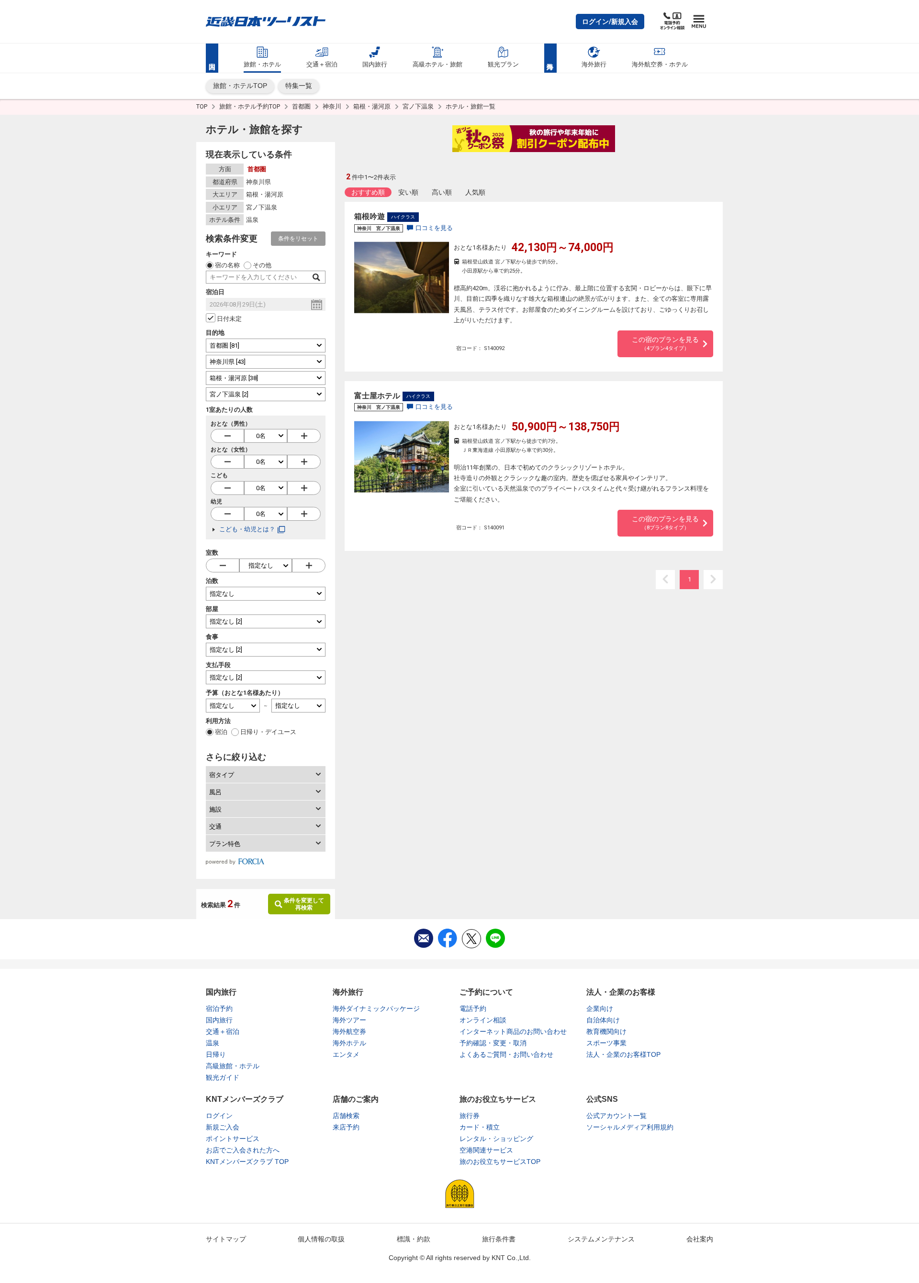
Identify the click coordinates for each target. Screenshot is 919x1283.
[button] (610, 21)
